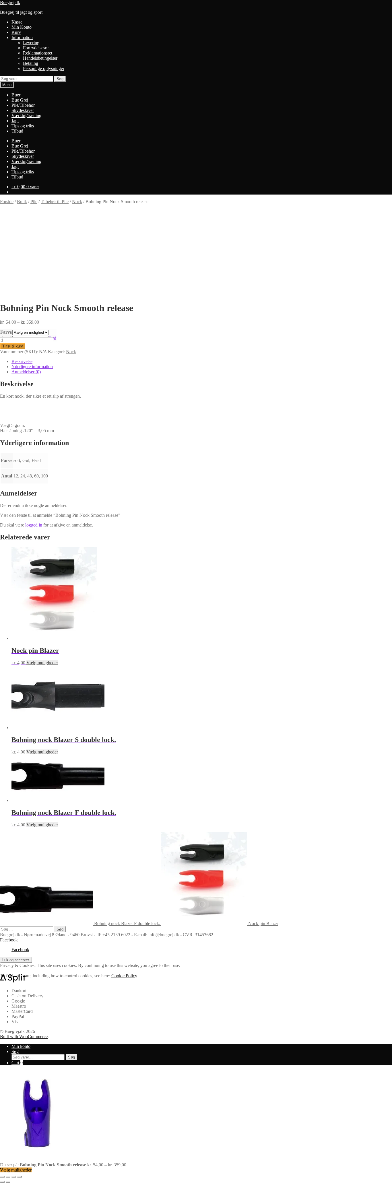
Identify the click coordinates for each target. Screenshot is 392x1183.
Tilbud (17, 131)
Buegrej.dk (10, 2)
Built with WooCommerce (24, 1036)
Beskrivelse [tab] (21, 361)
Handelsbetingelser (40, 58)
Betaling (30, 63)
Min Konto (21, 27)
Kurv (16, 32)
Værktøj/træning (26, 115)
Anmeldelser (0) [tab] (26, 371)
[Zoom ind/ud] (2, 1177)
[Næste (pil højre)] (8, 1182)
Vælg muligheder (42, 662)
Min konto (20, 1046)
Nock (77, 201)
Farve (6, 332)
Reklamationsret (37, 52)
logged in (33, 524)
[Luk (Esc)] (19, 1177)
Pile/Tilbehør (23, 105)
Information (22, 37)
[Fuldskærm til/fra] (8, 1177)
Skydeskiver (22, 110)
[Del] (13, 1177)
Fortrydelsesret (36, 47)
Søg (60, 79)
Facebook (9, 939)
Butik (22, 201)
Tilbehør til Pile (55, 201)
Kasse (16, 22)
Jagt (15, 120)
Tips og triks (22, 125)
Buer (15, 94)
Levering (31, 42)
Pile (33, 201)
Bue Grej (19, 100)
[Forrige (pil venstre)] (2, 1182)
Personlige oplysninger (43, 68)
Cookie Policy (124, 975)
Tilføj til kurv (12, 346)
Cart (17, 1062)
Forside (6, 201)
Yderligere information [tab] (32, 366)
